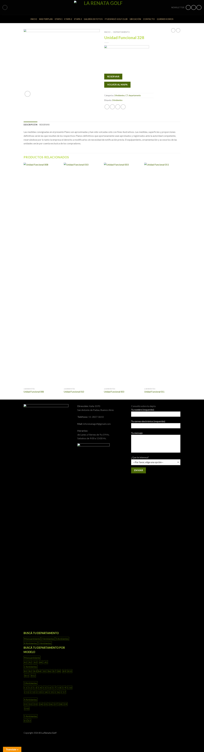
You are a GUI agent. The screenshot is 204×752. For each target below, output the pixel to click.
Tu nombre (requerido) (142, 410)
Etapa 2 (68, 19)
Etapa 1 (58, 19)
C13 (39, 692)
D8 (60, 704)
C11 (26, 692)
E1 (25, 720)
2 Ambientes (47, 638)
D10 (26, 708)
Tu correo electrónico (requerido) (148, 421)
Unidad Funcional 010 (74, 391)
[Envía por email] (117, 106)
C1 (25, 687)
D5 (45, 704)
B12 (33, 675)
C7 (126, 95)
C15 (51, 692)
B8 (58, 671)
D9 (65, 704)
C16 (57, 692)
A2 (30, 662)
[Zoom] (27, 94)
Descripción (30, 124)
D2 (30, 704)
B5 (44, 671)
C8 (59, 687)
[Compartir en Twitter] (112, 106)
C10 (70, 687)
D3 (35, 704)
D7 (55, 704)
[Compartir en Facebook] (107, 106)
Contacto (149, 19)
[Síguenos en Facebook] (188, 7)
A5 (45, 662)
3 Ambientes (119, 95)
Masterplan (46, 19)
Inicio (107, 32)
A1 (25, 662)
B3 (35, 671)
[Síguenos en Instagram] (193, 7)
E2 (29, 720)
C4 (39, 687)
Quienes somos (165, 19)
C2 (30, 687)
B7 (54, 671)
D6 (50, 704)
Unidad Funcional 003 (114, 391)
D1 (25, 704)
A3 (35, 662)
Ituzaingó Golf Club (116, 19)
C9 (64, 687)
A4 (40, 662)
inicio (33, 19)
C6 (49, 687)
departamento (121, 32)
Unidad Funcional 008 (34, 391)
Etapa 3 (78, 19)
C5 (44, 687)
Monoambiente (32, 638)
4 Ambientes (30, 643)
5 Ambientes (44, 643)
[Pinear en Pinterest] (123, 106)
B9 (64, 671)
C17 (63, 692)
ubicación (135, 19)
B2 (30, 671)
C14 (45, 692)
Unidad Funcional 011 (154, 391)
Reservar (44, 124)
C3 (35, 687)
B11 (26, 675)
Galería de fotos (93, 19)
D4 (40, 704)
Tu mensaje (137, 433)
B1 (25, 671)
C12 (33, 692)
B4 (39, 671)
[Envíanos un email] (199, 7)
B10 (70, 671)
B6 (49, 671)
